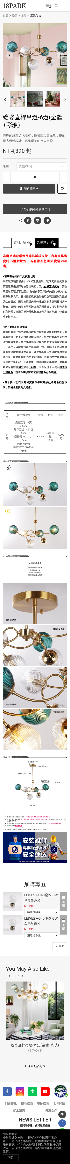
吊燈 (24, 15)
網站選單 (64, 6)
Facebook (28, 220)
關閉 (65, 1134)
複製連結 (47, 220)
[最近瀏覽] (62, 1114)
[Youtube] (45, 1091)
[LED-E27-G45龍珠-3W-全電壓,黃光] (12, 901)
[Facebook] (7, 1091)
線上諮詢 (19, 1110)
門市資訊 (11, 1103)
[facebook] (62, 1123)
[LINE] (32, 1091)
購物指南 (27, 1103)
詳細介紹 (20, 242)
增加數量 (63, 177)
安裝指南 (43, 1103)
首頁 (5, 15)
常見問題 (59, 1103)
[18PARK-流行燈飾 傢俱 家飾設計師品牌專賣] (14, 6)
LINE (37, 220)
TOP (61, 946)
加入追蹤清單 (62, 189)
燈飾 (15, 15)
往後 (22, 976)
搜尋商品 (56, 5)
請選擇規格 (25, 166)
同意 (11, 1157)
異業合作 (51, 1110)
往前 (9, 976)
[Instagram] (20, 1091)
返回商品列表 (36, 1066)
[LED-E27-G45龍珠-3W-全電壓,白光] (12, 925)
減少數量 (6, 177)
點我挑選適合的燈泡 (37, 209)
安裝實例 (43, 242)
